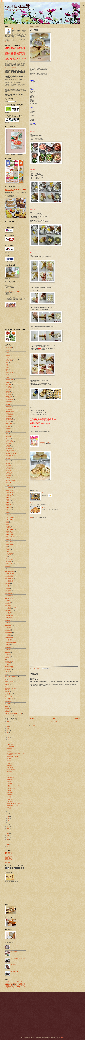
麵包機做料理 (8, 710)
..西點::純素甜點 (8, 407)
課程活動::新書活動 (9, 699)
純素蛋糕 (22, 985)
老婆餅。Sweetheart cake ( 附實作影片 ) (15, 785)
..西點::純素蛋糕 (8, 409)
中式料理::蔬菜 (8, 608)
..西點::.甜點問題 (8, 392)
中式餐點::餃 (7, 644)
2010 (8, 839)
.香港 (6, 515)
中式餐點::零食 (8, 639)
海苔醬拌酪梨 (10, 744)
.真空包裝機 (7, 526)
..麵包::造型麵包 (8, 470)
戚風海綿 (18, 986)
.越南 (6, 548)
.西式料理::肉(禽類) (9, 494)
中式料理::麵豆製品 (9, 615)
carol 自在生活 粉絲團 (21, 75)
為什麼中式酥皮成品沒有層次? (13, 805)
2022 (8, 728)
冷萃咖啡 (9, 796)
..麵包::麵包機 (8, 482)
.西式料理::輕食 (8, 510)
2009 (8, 841)
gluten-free (7, 984)
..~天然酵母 (7, 386)
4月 (8, 818)
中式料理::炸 (7, 585)
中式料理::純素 (8, 590)
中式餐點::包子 (8, 622)
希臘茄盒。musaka (11, 797)
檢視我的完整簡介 (8, 41)
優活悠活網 (7, 862)
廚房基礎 (11, 981)
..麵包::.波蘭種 (8, 443)
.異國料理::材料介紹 (9, 541)
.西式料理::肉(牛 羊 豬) (9, 492)
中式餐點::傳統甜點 (9, 637)
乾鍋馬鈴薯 (9, 765)
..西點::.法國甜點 (8, 389)
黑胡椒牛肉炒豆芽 (10, 777)
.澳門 (6, 558)
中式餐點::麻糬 (8, 630)
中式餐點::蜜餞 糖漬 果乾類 (10, 642)
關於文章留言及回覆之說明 (10, 67)
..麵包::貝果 (7, 463)
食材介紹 (21, 981)
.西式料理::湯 (8, 505)
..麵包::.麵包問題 (8, 448)
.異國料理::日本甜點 (9, 534)
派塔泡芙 (8, 985)
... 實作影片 (7, 353)
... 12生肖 (7, 357)
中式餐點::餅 (7, 645)
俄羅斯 (6, 677)
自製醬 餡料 (8, 986)
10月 (9, 741)
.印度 (6, 488)
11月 (9, 739)
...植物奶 (7, 377)
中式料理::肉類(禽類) (9, 575)
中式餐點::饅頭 (8, 650)
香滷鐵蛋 (9, 781)
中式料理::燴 (7, 613)
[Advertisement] (54, 548)
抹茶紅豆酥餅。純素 (11, 769)
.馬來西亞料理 (8, 527)
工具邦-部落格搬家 (8, 853)
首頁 (54, 718)
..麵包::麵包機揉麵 (9, 483)
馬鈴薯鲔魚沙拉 (10, 748)
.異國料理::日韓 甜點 (9, 537)
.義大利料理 (7, 549)
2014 (8, 832)
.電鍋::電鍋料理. (8, 554)
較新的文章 (32, 718)
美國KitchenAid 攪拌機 (9, 681)
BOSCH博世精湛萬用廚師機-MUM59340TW (13, 713)
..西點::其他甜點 (8, 401)
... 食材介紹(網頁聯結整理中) (11, 359)
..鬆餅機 (7, 434)
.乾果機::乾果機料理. (9, 529)
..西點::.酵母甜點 (8, 396)
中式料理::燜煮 (8, 612)
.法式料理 (7, 512)
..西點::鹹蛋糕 (8, 428)
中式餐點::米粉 (8, 623)
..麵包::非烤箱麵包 (9, 467)
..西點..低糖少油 (8, 429)
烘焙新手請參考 (8, 87)
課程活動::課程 (8, 701)
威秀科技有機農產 (8, 856)
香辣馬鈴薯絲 (10, 801)
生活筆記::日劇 (8, 662)
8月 (8, 811)
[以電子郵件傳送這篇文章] (42, 668)
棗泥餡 (8, 775)
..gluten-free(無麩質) (9, 487)
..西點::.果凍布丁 (8, 387)
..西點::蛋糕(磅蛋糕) (9, 419)
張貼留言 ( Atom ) (34, 725)
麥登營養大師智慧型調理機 (10, 688)
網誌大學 (7, 855)
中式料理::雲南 (8, 600)
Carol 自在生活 (17, 6)
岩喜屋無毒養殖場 (8, 859)
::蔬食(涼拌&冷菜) (8, 347)
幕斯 (22, 986)
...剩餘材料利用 (8, 375)
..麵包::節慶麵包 (8, 473)
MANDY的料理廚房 (9, 860)
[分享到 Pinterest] (48, 668)
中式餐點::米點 (8, 627)
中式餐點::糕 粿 (8, 647)
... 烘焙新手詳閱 (8, 360)
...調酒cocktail (8, 384)
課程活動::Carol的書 (9, 704)
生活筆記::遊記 (8, 669)
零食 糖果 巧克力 (21, 983)
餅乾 (16, 987)
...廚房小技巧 (8, 380)
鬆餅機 (19, 987)
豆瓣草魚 (9, 790)
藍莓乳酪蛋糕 (10, 779)
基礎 (22, 984)
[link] (47, 492)
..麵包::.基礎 (7, 445)
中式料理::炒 (7, 583)
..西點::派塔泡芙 (8, 406)
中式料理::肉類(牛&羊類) (10, 573)
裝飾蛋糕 (12, 987)
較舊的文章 (77, 718)
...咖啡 (6, 369)
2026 (8, 721)
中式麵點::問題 (8, 656)
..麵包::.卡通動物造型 (9, 441)
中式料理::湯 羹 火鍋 (9, 598)
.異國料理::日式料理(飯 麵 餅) (11, 536)
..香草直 (7, 433)
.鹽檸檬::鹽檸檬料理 (9, 563)
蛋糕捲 (8, 987)
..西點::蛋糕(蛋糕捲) (9, 414)
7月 (8, 813)
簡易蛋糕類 (13, 985)
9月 (8, 742)
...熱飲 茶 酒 (7, 382)
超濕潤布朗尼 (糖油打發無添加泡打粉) (18, 958)
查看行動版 (54, 721)
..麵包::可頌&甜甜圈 (9, 455)
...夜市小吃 (7, 370)
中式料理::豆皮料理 (9, 578)
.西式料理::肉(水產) (9, 490)
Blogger (62, 1037)
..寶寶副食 (7, 438)
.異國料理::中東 (8, 531)
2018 (8, 735)
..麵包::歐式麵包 (8, 475)
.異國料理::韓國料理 (9, 544)
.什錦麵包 (24, 987)
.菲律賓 (6, 546)
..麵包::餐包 (7, 477)
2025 (8, 723)
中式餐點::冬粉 (8, 620)
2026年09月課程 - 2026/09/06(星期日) (12, 291)
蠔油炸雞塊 (9, 771)
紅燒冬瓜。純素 (10, 786)
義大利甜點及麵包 (8, 696)
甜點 (20, 984)
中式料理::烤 (7, 588)
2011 (8, 837)
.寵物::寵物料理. (8, 561)
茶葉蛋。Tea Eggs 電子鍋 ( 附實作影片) (15, 803)
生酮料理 (7, 671)
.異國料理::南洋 (8, 542)
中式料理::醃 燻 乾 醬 (9, 610)
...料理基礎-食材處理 (9, 372)
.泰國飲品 (7, 524)
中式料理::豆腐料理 (9, 580)
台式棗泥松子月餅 (10, 767)
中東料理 (7, 657)
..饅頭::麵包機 (8, 436)
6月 (8, 814)
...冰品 (6, 362)
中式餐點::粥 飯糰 (8, 632)
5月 (8, 816)
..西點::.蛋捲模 (8, 394)
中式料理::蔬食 (8, 605)
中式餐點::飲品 (8, 635)
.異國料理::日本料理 (9, 532)
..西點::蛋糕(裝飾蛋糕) (9, 416)
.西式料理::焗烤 (8, 504)
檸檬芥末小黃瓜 (14, 951)
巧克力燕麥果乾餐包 (11, 808)
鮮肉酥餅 (9, 758)
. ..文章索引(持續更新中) (10, 348)
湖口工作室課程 (8, 693)
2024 (8, 724)
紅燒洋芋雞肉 (10, 750)
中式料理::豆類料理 (9, 581)
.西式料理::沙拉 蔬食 (9, 497)
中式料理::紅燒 (8, 586)
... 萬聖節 (7, 350)
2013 (8, 833)
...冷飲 (6, 365)
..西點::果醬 (7, 404)
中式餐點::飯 (7, 634)
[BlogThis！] (44, 668)
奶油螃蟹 (9, 762)
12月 (9, 737)
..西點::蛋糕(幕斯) (8, 418)
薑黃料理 (7, 708)
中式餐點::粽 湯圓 (8, 640)
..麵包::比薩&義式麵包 (9, 450)
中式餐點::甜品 (8, 629)
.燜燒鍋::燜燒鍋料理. (9, 559)
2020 (8, 732)
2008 (8, 842)
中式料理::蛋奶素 (8, 593)
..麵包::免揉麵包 (8, 461)
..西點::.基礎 (7, 391)
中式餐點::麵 (7, 652)
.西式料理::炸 (8, 500)
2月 (8, 822)
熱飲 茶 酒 (15, 983)
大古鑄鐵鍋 (7, 566)
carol (14, 28)
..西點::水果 (7, 397)
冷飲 (6, 674)
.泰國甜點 (7, 522)
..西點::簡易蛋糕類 (9, 423)
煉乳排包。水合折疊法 (11, 788)
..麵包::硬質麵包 (8, 472)
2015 (8, 830)
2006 (8, 846)
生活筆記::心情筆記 (9, 661)
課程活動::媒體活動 (9, 698)
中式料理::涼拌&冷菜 (9, 591)
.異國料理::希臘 (8, 539)
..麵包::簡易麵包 (8, 478)
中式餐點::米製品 (8, 625)
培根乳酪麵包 (10, 763)
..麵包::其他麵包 (8, 465)
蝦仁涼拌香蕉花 (10, 792)
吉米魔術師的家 (8, 857)
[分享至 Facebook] (47, 668)
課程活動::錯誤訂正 (9, 703)
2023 (8, 726)
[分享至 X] (45, 668)
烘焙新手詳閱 (16, 981)
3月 (8, 820)
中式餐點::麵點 (8, 654)
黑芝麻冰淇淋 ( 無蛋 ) (15, 945)
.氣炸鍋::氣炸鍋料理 (9, 517)
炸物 (6, 679)
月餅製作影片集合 (10, 783)
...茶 (6, 374)
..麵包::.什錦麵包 (8, 440)
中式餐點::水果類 (8, 618)
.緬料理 (6, 556)
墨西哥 (6, 706)
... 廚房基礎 (7, 355)
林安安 (43, 507)
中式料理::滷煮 (8, 602)
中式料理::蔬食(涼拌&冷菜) (10, 607)
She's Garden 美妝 (8, 852)
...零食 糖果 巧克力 (9, 379)
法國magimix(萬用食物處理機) (11, 676)
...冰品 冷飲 (7, 364)
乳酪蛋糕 (13, 986)
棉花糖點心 (7, 689)
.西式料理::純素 (8, 502)
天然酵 (12, 984)
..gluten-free (7, 485)
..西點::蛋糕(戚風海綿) (9, 413)
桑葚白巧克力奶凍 (14, 971)
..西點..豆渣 (7, 431)
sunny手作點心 (8, 858)
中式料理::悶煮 (8, 596)
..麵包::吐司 (7, 460)
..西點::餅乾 (7, 421)
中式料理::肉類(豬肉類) (9, 576)
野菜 (6, 686)
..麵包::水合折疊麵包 (9, 451)
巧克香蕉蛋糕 (13, 964)
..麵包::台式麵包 (8, 456)
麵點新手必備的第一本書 (45, 442)
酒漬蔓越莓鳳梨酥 (10, 799)
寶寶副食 (16, 984)
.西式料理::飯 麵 (8, 507)
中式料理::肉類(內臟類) (9, 569)
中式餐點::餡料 (8, 649)
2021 (8, 730)
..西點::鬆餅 (7, 424)
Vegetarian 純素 (8, 715)
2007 (8, 844)
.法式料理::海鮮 (8, 514)
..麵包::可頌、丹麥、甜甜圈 (10, 453)
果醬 (24, 984)
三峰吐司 (9, 760)
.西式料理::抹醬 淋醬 (9, 499)
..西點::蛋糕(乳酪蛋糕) (9, 411)
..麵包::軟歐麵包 (8, 468)
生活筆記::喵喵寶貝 (9, 667)
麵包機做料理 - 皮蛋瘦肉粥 (12, 756)
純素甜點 (18, 985)
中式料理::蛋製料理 (9, 595)
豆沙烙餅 (9, 807)
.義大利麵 (7, 551)
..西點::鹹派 (7, 426)
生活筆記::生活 (8, 664)
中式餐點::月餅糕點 (36, 670)
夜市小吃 (10, 983)
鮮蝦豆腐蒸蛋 (10, 794)
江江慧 (31, 517)
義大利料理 (7, 694)
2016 (8, 828)
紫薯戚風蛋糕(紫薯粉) (11, 746)
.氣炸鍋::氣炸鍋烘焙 (9, 519)
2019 (8, 734)
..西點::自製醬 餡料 (9, 399)
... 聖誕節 (7, 352)
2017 (8, 826)
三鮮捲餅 (9, 751)
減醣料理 (7, 691)
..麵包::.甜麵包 (8, 446)
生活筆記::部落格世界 (9, 666)
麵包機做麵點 (8, 711)
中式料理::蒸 (7, 603)
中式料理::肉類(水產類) (9, 571)
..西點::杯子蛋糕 (8, 402)
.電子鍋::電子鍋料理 (9, 553)
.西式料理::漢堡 (8, 509)
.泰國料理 (7, 521)
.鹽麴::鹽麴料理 (8, 564)
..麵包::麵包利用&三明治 (10, 480)
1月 (8, 824)
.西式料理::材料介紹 (9, 495)
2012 (8, 835)
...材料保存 (7, 367)
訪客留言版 (7, 684)
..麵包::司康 (7, 458)
